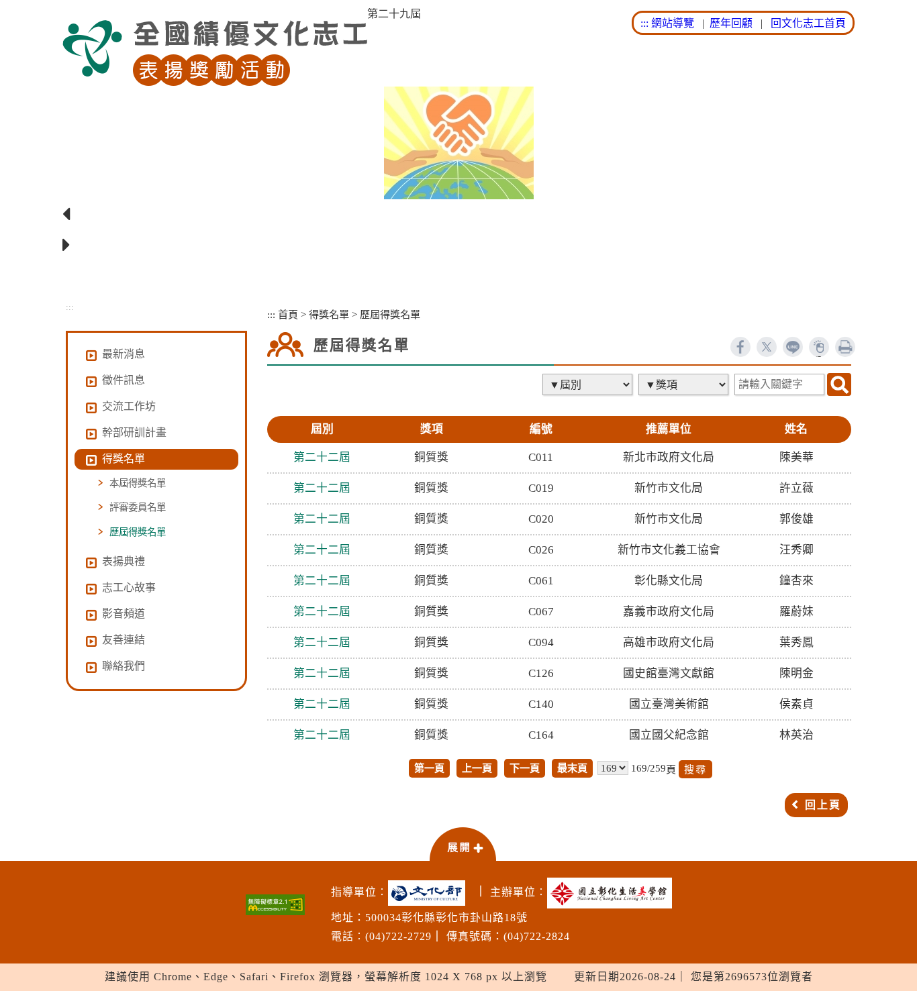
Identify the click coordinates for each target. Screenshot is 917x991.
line (793, 347)
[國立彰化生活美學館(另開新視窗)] (613, 893)
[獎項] (684, 384)
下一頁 (525, 768)
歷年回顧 (731, 23)
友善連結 (123, 639)
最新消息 (123, 354)
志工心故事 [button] (129, 587)
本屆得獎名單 (137, 483)
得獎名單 (329, 314)
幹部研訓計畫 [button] (134, 432)
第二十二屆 (321, 457)
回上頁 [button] (823, 805)
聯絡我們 (123, 666)
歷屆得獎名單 (137, 532)
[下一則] (458, 245)
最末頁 (572, 768)
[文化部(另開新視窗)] (430, 893)
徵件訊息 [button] (123, 380)
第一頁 (429, 768)
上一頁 (477, 768)
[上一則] (458, 214)
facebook (740, 347)
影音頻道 (123, 613)
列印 (845, 347)
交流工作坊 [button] (129, 406)
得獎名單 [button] (123, 458)
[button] (462, 843)
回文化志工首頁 (808, 23)
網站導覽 (672, 23)
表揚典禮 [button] (123, 561)
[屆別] (588, 384)
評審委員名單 (137, 507)
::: (644, 23)
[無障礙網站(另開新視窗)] (275, 904)
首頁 (288, 314)
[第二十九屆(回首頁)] (214, 53)
